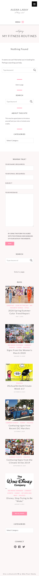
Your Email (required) (15, 173)
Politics (26, 347)
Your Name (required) (15, 164)
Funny (19, 347)
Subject (8, 183)
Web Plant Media (29, 574)
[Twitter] (23, 546)
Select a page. (20, 85)
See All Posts (19, 513)
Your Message (11, 192)
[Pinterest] (15, 546)
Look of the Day (22, 305)
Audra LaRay (19, 9)
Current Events (12, 422)
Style (27, 308)
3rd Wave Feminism (15, 345)
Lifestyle (10, 305)
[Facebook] (19, 546)
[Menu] (34, 4)
